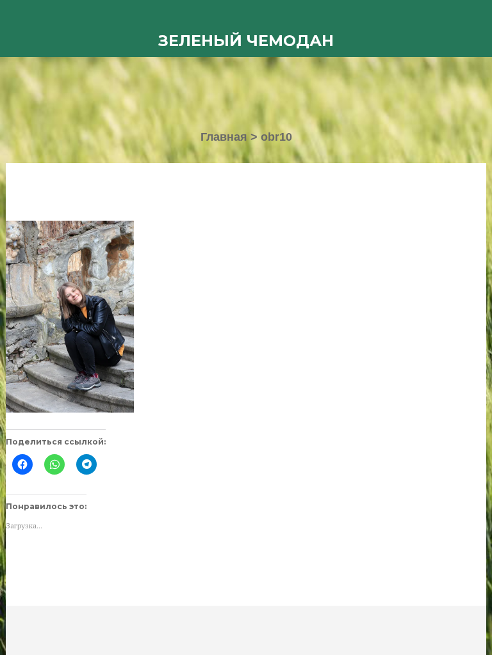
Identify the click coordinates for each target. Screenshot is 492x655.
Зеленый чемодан (246, 40)
